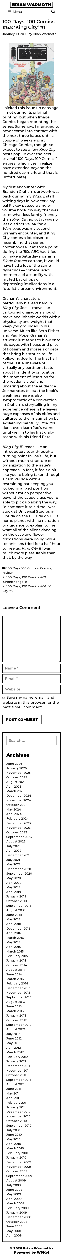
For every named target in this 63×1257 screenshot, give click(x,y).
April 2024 (14, 814)
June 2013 (14, 1006)
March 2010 (15, 1148)
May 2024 (13, 809)
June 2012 (14, 1038)
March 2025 (15, 791)
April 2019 (13, 892)
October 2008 (16, 1222)
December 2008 (18, 1217)
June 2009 (14, 1189)
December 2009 (18, 1162)
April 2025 (13, 786)
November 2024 (18, 800)
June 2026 (14, 763)
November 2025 (18, 773)
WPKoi (43, 1252)
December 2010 (18, 1112)
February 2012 (17, 1057)
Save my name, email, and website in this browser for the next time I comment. (30, 702)
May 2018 (13, 919)
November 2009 (18, 1167)
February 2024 (17, 818)
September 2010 (19, 1125)
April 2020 (13, 883)
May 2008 (13, 1231)
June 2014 (14, 974)
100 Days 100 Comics (22, 568)
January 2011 (16, 1107)
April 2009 (14, 1199)
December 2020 (18, 869)
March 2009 (15, 1203)
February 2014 (17, 983)
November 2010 (18, 1116)
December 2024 (18, 795)
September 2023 (19, 837)
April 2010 (13, 1144)
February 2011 (16, 1103)
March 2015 (15, 951)
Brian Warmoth (31, 4)
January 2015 (16, 960)
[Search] (53, 12)
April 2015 (13, 947)
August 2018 (15, 910)
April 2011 (13, 1098)
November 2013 (18, 992)
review (7, 573)
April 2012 (13, 1047)
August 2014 (15, 970)
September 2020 (19, 873)
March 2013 (15, 1011)
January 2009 (16, 1212)
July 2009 (13, 1185)
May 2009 (13, 1194)
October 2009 (16, 1171)
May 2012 (13, 1043)
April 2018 (13, 924)
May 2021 (13, 864)
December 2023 (18, 823)
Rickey (15, 205)
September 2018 (19, 905)
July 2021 (13, 860)
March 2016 (15, 938)
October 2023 (16, 832)
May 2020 (13, 878)
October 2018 (16, 901)
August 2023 (16, 841)
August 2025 (15, 782)
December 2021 (18, 855)
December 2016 (18, 928)
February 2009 (17, 1208)
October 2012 (16, 1020)
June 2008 (14, 1226)
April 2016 (13, 933)
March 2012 (15, 1052)
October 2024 (16, 805)
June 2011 (13, 1089)
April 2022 (13, 850)
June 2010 (14, 1134)
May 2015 (13, 942)
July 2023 (13, 846)
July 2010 (13, 1130)
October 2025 (16, 777)
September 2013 (18, 997)
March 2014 (15, 979)
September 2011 (18, 1080)
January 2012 (16, 1061)
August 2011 (15, 1084)
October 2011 (16, 1075)
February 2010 (17, 1153)
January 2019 (16, 896)
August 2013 (15, 1002)
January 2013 (16, 1015)
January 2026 (16, 768)
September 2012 (18, 1025)
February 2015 (17, 956)
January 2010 (16, 1157)
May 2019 (13, 887)
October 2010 (16, 1121)
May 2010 (13, 1139)
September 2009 (19, 1176)
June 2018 (14, 915)
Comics (45, 568)
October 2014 (16, 965)
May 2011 (13, 1093)
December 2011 (18, 1066)
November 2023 (18, 828)
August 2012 (15, 1029)
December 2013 (18, 988)
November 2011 (18, 1070)
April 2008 (14, 1235)
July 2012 (13, 1034)
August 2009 (16, 1180)
